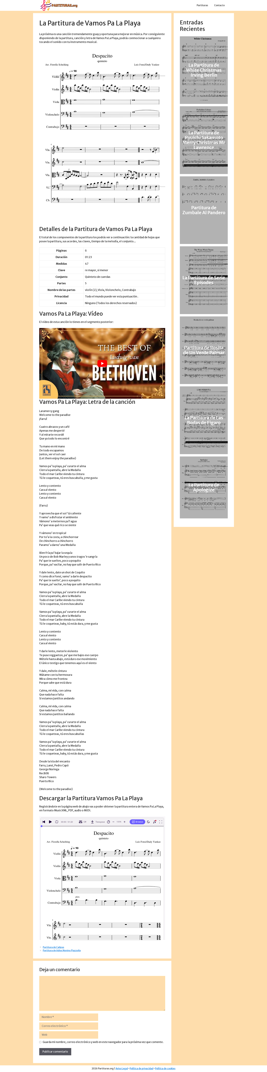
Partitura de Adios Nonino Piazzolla (62, 950)
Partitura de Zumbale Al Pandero (203, 210)
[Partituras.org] (58, 5)
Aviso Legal (122, 1068)
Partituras (202, 5)
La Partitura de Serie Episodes (203, 280)
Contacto (219, 5)
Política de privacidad (141, 1068)
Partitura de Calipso (53, 947)
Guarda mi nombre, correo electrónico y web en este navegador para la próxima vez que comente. (103, 1042)
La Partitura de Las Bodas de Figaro (204, 420)
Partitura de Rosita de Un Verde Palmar (204, 350)
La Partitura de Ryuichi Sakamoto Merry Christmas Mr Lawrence (203, 140)
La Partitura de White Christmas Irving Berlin (204, 70)
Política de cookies (165, 1068)
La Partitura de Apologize (204, 487)
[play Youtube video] (102, 363)
